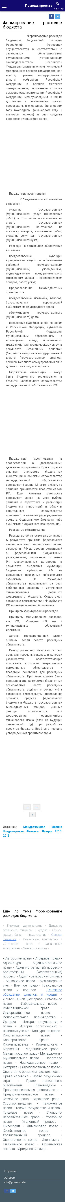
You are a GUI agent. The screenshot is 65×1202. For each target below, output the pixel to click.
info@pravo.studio (15, 1182)
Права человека (15, 1076)
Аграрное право (47, 958)
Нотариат (10, 1067)
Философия (11, 1126)
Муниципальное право (21, 1058)
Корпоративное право (25, 1040)
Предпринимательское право (28, 1094)
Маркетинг (11, 1049)
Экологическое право (20, 1140)
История (9, 1022)
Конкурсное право (46, 1031)
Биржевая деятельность (24, 925)
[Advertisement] (32, 157)
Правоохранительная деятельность (30, 1090)
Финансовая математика (40, 939)
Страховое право (46, 1099)
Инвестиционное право (26, 1008)
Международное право (20, 1053)
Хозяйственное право (25, 1130)
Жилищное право (30, 999)
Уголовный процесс (39, 1121)
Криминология (47, 1044)
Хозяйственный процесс (26, 1135)
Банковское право (20, 981)
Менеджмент (50, 1053)
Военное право (26, 985)
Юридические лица (31, 1149)
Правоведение (44, 1085)
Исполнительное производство (29, 1017)
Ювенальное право (18, 1144)
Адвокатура (12, 963)
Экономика (50, 1140)
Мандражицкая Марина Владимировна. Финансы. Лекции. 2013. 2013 (32, 831)
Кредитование (36, 934)
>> (62, 9)
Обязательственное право (40, 1067)
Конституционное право (26, 1035)
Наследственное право (39, 1062)
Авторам (9, 1177)
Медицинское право (42, 1049)
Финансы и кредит (35, 948)
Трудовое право (18, 1112)
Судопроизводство (17, 1103)
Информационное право (26, 1012)
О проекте (10, 1171)
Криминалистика (16, 1044)
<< (55, 9)
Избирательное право (39, 1003)
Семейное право (16, 1099)
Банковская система (46, 976)
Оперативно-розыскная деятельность (31, 1071)
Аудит (23, 976)
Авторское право (18, 958)
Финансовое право (17, 944)
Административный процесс (38, 967)
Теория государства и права (38, 1108)
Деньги (8, 999)
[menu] (4, 5)
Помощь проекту (38, 5)
